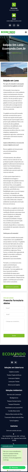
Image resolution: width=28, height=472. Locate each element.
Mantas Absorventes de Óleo (14, 414)
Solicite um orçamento (12, 287)
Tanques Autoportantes (14, 401)
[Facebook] (12, 362)
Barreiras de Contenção (14, 394)
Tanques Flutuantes (14, 404)
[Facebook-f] (10, 25)
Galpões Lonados (14, 372)
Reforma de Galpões (14, 385)
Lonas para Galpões (14, 378)
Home (8, 53)
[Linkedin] (15, 362)
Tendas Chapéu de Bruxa (14, 375)
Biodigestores (14, 398)
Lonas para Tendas (14, 381)
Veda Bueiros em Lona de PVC (14, 407)
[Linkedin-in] (18, 25)
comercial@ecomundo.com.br (14, 21)
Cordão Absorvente (14, 411)
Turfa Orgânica (14, 420)
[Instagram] (14, 25)
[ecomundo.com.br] (8, 32)
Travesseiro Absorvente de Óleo (14, 417)
